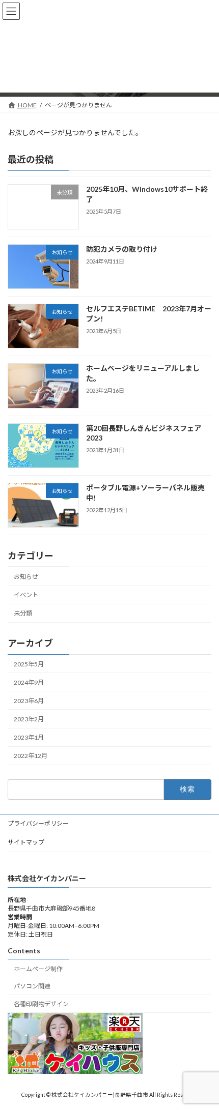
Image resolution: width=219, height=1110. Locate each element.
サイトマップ (26, 842)
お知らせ (26, 576)
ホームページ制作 (38, 969)
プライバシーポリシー (38, 823)
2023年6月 (29, 701)
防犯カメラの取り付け (121, 249)
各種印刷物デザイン (41, 1004)
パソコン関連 (32, 986)
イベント (26, 595)
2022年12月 (30, 756)
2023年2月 (29, 719)
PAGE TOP (203, 1066)
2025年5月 (29, 663)
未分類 (23, 613)
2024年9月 (29, 682)
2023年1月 (29, 737)
